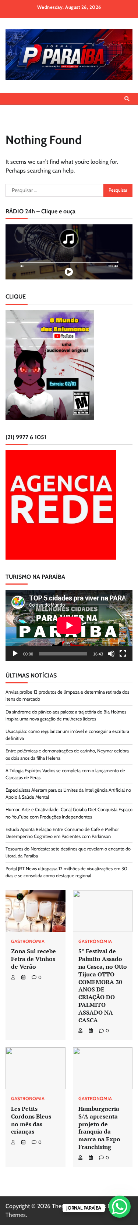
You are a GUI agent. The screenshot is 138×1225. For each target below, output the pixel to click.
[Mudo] (111, 653)
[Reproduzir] (15, 653)
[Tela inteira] (123, 653)
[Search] (126, 98)
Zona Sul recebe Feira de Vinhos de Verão (33, 959)
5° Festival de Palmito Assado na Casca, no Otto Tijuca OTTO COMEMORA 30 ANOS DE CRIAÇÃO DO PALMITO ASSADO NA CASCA (102, 985)
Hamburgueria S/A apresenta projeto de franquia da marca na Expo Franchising (99, 1128)
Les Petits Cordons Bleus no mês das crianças (31, 1120)
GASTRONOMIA (28, 941)
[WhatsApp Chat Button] (120, 1207)
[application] (69, 625)
